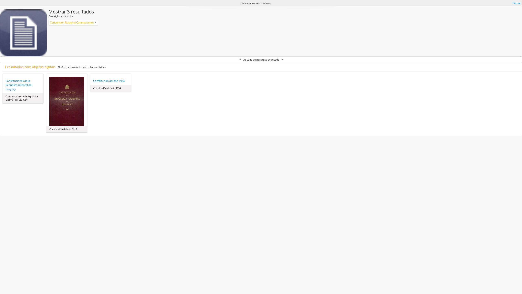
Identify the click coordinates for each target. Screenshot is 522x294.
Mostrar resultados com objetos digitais (83, 67)
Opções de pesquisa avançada (261, 59)
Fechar (517, 3)
